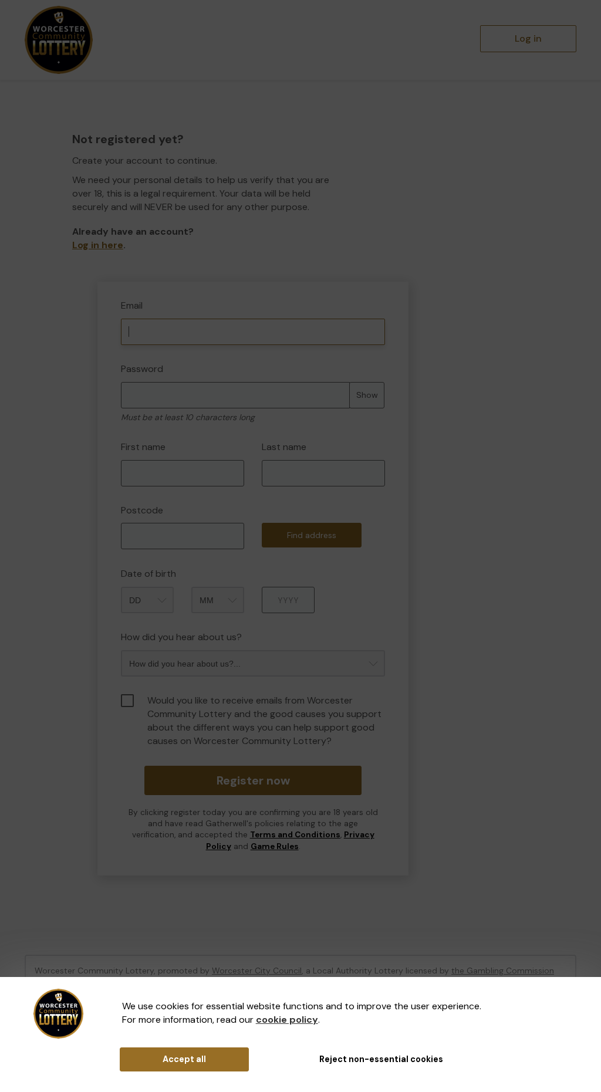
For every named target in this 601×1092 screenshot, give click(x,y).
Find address (311, 535)
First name (143, 447)
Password (142, 369)
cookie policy (287, 1019)
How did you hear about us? (181, 637)
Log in (528, 38)
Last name (284, 447)
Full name (83, 273)
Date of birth (148, 573)
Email (132, 305)
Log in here (97, 245)
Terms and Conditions (295, 835)
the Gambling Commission (502, 970)
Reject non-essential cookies (381, 1059)
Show (367, 395)
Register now (253, 780)
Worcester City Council (257, 970)
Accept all (184, 1059)
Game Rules (275, 846)
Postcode (142, 510)
